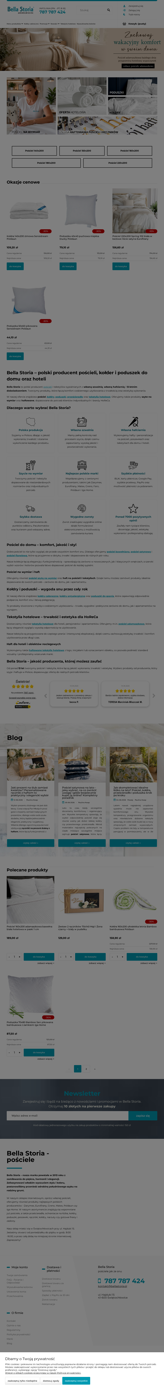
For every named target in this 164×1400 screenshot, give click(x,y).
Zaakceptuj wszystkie (76, 1380)
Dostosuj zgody (51, 1380)
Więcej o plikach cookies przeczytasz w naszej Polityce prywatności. (43, 1372)
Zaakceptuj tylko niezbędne (22, 1380)
